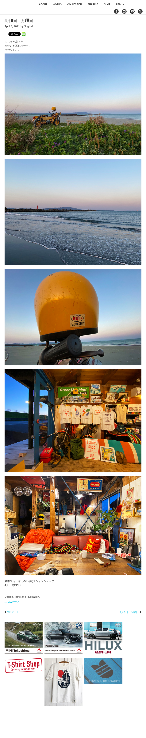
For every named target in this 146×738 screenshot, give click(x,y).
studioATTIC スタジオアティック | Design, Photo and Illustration (18, 4)
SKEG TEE (13, 612)
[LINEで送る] (23, 33)
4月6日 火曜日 (129, 612)
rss (141, 11)
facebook (116, 11)
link (119, 4)
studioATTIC (12, 602)
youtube (132, 11)
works (57, 4)
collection (74, 4)
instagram (124, 11)
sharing (93, 4)
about (43, 4)
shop (107, 4)
